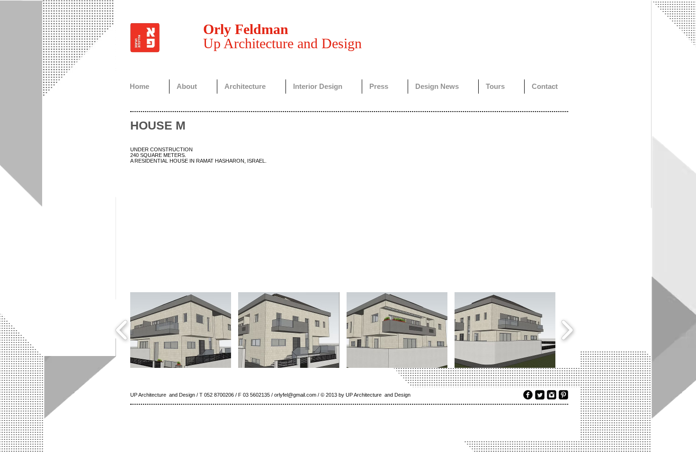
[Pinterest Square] (563, 395)
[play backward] (122, 330)
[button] (180, 330)
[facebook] (528, 395)
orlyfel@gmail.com (295, 395)
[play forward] (567, 330)
